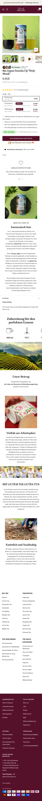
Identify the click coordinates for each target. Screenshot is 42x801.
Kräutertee (5, 608)
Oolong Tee (5, 622)
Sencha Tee (26, 608)
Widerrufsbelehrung (29, 721)
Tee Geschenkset (7, 660)
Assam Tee (26, 618)
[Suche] (7, 9)
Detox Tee (26, 676)
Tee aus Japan (27, 669)
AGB (24, 717)
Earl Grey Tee (27, 629)
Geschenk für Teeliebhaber (10, 647)
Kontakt (4, 717)
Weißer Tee (5, 629)
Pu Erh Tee (5, 625)
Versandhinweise (7, 706)
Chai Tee (5, 618)
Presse (25, 710)
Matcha (4, 597)
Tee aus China (27, 666)
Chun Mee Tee (27, 611)
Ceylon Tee (26, 625)
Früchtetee (5, 611)
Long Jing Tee (27, 604)
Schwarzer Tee (7, 604)
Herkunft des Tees (29, 738)
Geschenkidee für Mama (10, 650)
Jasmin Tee (26, 615)
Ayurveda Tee (27, 659)
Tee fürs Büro (6, 738)
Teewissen (26, 742)
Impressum (26, 725)
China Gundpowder (29, 601)
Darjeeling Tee (27, 622)
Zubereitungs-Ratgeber (30, 734)
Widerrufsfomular (8, 710)
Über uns (26, 703)
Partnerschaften (7, 734)
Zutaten (5, 298)
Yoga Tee (25, 662)
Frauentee (26, 655)
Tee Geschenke (7, 643)
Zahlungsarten (7, 714)
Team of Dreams (7, 703)
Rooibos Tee (6, 615)
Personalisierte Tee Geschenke (8, 743)
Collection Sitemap (8, 748)
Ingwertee (26, 597)
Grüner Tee (5, 601)
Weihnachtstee (27, 680)
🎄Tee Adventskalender (30, 746)
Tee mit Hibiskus (28, 673)
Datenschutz (27, 714)
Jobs (24, 706)
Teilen (4, 155)
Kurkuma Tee (27, 632)
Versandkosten (23, 82)
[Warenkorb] (39, 9)
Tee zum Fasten (28, 652)
